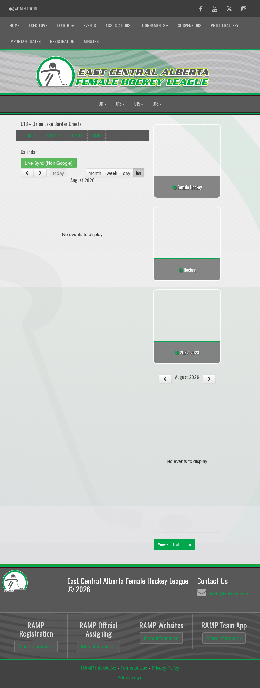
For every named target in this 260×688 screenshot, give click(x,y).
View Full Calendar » (174, 544)
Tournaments (152, 25)
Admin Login (130, 677)
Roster (76, 135)
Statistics (53, 135)
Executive (38, 25)
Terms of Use (133, 668)
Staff (97, 135)
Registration (62, 41)
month (94, 173)
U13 (119, 104)
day (126, 173)
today (58, 173)
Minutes (91, 41)
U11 (101, 104)
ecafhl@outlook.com (227, 593)
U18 (156, 104)
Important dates (25, 41)
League (64, 25)
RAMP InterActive (98, 668)
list (138, 173)
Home (14, 25)
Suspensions (189, 25)
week (112, 173)
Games (30, 135)
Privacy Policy (165, 668)
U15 (137, 104)
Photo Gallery (225, 25)
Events (89, 25)
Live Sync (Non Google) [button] (49, 163)
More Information (36, 646)
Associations (118, 25)
